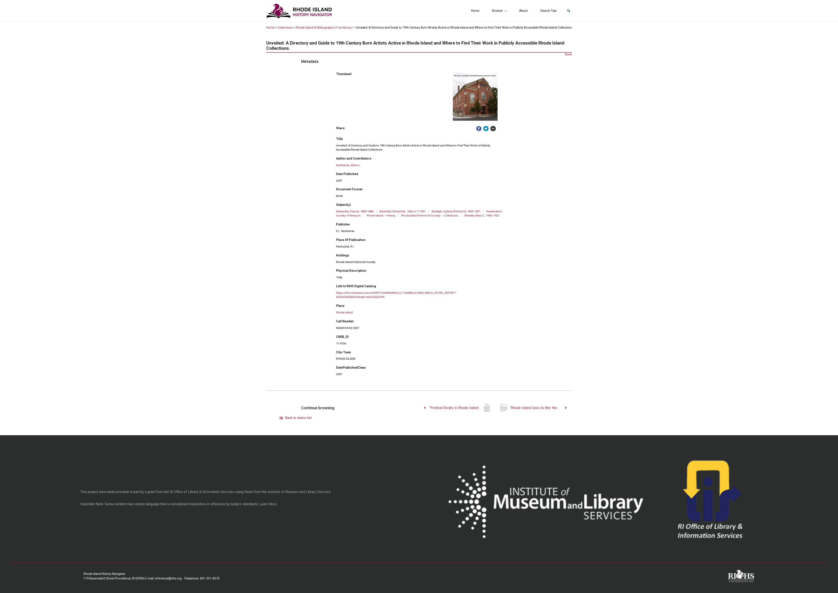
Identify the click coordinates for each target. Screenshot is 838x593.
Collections (285, 27)
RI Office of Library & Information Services (202, 492)
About (523, 10)
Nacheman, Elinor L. (348, 165)
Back (568, 54)
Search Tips (548, 10)
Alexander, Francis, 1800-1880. (355, 211)
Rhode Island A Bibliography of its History (324, 27)
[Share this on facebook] (479, 128)
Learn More (268, 504)
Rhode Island (344, 312)
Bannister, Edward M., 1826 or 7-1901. (403, 211)
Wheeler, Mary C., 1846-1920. (482, 215)
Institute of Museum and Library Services (299, 492)
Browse (497, 10)
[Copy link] (493, 128)
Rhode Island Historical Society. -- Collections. (430, 215)
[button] (568, 11)
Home (475, 10)
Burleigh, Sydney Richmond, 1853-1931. (456, 211)
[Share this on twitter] (486, 128)
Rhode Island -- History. (381, 215)
